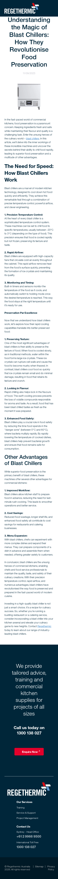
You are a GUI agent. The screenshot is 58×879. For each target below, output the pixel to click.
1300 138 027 (26, 847)
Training (21, 807)
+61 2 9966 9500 (29, 836)
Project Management (27, 817)
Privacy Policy (51, 868)
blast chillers (32, 138)
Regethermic (44, 626)
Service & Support (26, 812)
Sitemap (39, 866)
